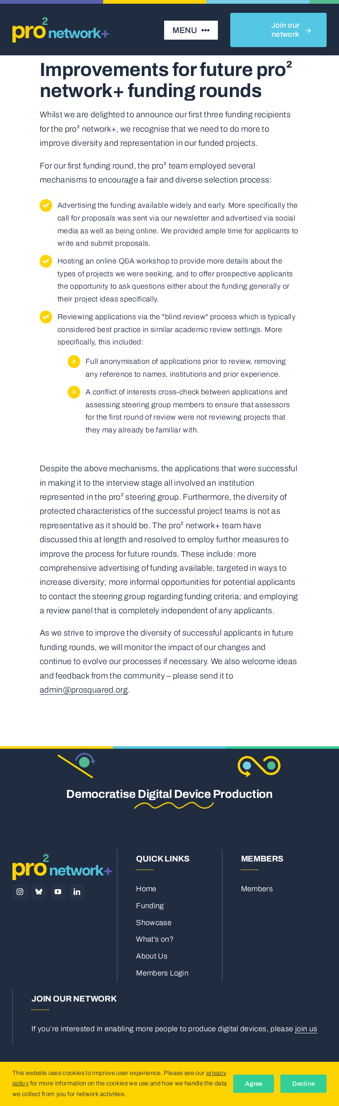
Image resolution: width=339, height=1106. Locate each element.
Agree (253, 1083)
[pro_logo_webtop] (60, 21)
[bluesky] (38, 891)
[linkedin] (76, 891)
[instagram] (19, 891)
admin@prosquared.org (84, 689)
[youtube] (57, 891)
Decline (303, 1083)
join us (306, 1029)
